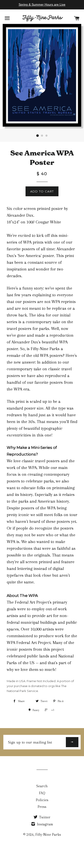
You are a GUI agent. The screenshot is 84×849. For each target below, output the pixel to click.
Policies (42, 800)
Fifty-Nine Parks (48, 834)
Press (42, 807)
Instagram (44, 824)
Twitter (44, 817)
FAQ (42, 793)
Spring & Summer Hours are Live (42, 4)
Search (42, 786)
